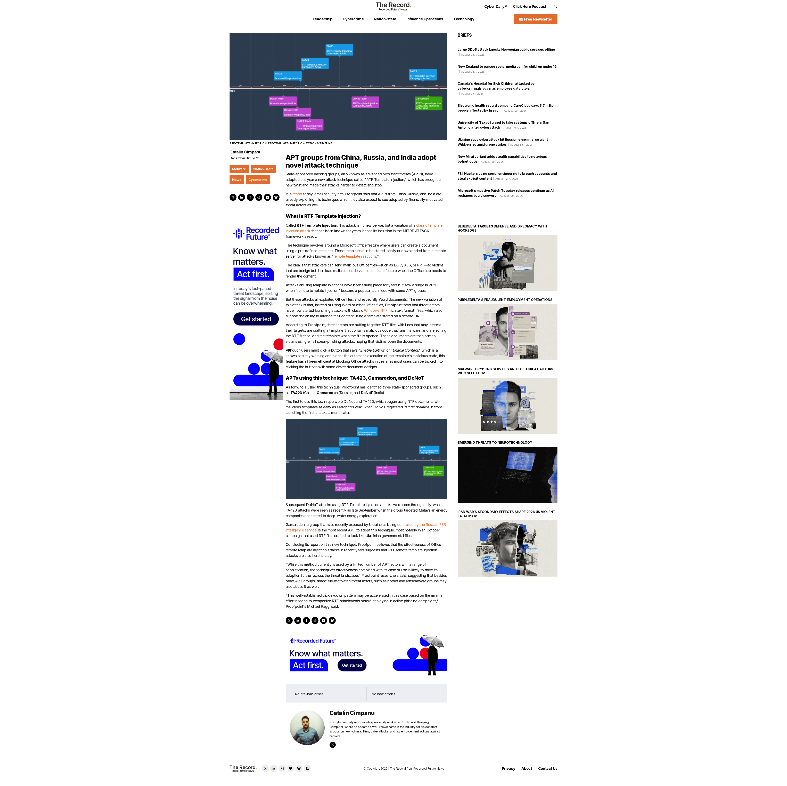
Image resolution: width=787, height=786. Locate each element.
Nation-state (263, 169)
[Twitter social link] (265, 768)
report (297, 194)
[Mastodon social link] (290, 768)
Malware (239, 169)
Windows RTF (375, 310)
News (236, 180)
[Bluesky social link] (299, 768)
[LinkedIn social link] (273, 768)
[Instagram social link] (282, 768)
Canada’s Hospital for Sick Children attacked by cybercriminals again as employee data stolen (496, 88)
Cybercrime (257, 180)
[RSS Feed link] (307, 768)
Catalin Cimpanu (246, 152)
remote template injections (354, 256)
